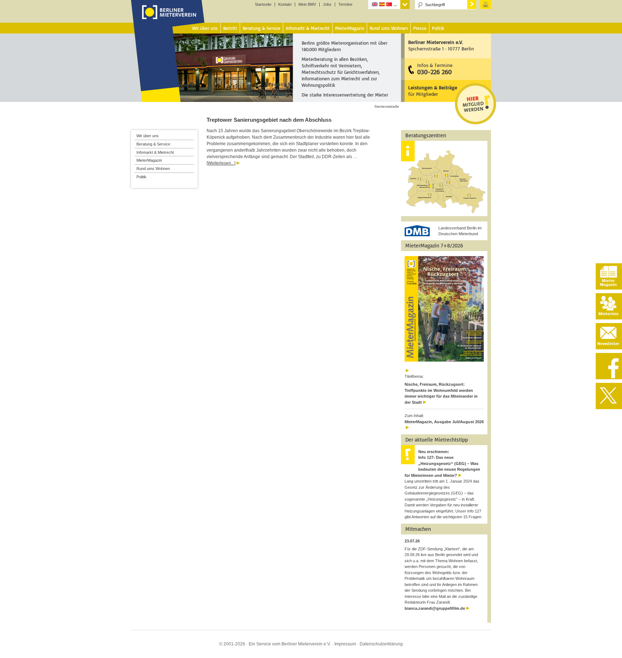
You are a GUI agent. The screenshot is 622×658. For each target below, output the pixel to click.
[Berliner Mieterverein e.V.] (168, 19)
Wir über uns (147, 136)
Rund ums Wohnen (153, 168)
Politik (141, 177)
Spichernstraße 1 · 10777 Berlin (441, 45)
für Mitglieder (432, 90)
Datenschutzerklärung (381, 643)
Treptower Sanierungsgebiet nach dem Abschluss (269, 120)
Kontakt (285, 4)
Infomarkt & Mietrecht (155, 152)
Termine (345, 4)
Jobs (327, 4)
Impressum (345, 643)
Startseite (263, 4)
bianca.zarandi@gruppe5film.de (435, 608)
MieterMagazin (149, 160)
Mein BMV (307, 4)
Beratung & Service (153, 144)
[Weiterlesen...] (221, 163)
